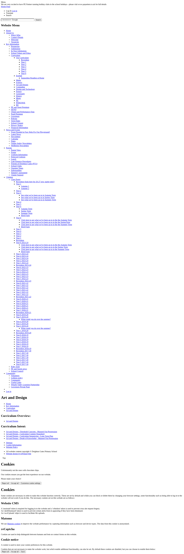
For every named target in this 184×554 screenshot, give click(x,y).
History (19, 96)
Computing (20, 87)
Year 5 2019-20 (22, 317)
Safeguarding (16, 170)
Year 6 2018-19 (22, 335)
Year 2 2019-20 (22, 326)
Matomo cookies (13, 524)
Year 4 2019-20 (22, 321)
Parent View (16, 150)
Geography (20, 94)
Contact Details (17, 37)
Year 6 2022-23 (22, 267)
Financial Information (19, 128)
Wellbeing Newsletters (20, 146)
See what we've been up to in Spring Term (38, 197)
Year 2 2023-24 (22, 261)
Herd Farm (25, 215)
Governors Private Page (20, 387)
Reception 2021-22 (23, 297)
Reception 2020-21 (23, 312)
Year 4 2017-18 (22, 360)
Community (10, 373)
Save (23, 552)
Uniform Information (19, 155)
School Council (17, 371)
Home (8, 31)
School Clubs (16, 166)
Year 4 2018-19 (22, 340)
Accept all (15, 483)
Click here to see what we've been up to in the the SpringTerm (45, 222)
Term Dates (15, 121)
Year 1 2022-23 (22, 279)
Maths (18, 80)
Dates (13, 141)
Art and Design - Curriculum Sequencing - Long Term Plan (29, 436)
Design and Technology (25, 89)
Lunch (13, 159)
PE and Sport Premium (20, 107)
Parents (9, 148)
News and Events (13, 130)
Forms (13, 152)
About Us (10, 33)
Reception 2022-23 (23, 281)
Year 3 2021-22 (22, 290)
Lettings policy (17, 378)
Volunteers (15, 376)
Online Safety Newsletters (21, 143)
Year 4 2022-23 (22, 272)
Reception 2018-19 (23, 349)
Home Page (5, 7)
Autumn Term (26, 209)
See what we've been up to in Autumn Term (38, 195)
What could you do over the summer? (36, 319)
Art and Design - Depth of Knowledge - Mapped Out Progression (32, 438)
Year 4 (23, 69)
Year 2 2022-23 (22, 276)
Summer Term (26, 213)
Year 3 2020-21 (22, 306)
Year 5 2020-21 (22, 301)
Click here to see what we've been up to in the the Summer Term (46, 225)
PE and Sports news (19, 369)
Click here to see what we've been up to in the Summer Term (45, 249)
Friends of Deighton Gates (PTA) (24, 164)
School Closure (17, 123)
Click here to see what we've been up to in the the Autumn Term (46, 220)
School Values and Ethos (21, 53)
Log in (14, 11)
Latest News (16, 134)
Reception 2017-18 (23, 351)
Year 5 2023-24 (22, 254)
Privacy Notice (17, 125)
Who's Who (15, 35)
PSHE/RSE (20, 103)
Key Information (12, 44)
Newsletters (15, 137)
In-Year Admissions (19, 51)
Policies (14, 119)
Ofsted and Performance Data (22, 112)
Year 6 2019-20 (22, 315)
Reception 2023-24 (23, 265)
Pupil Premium (17, 114)
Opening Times (17, 168)
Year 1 (23, 62)
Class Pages (15, 179)
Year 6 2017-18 (22, 364)
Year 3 (23, 67)
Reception (25, 60)
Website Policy (12, 447)
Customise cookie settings (30, 483)
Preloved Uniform (18, 157)
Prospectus (15, 46)
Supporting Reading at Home (32, 78)
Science (19, 82)
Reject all (5, 483)
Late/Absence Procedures (21, 161)
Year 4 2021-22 (22, 288)
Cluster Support (17, 175)
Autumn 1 (25, 186)
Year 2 (23, 64)
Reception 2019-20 (23, 333)
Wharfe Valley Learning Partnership (25, 385)
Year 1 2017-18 (22, 353)
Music (18, 98)
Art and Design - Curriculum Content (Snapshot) (25, 434)
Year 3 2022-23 (22, 274)
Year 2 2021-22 (22, 292)
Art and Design (22, 85)
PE (17, 100)
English (19, 76)
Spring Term (26, 211)
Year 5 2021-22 (22, 285)
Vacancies (15, 42)
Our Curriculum (22, 58)
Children (9, 177)
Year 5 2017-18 (22, 362)
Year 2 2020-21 (22, 308)
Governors (15, 116)
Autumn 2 (25, 188)
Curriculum (15, 55)
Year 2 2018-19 (22, 344)
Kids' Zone (15, 367)
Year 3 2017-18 (22, 358)
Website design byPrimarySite (18, 454)
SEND (13, 109)
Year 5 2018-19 (22, 337)
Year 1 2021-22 (22, 294)
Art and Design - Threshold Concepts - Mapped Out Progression (31, 432)
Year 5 (23, 71)
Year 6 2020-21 (22, 299)
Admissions (15, 49)
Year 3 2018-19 (22, 342)
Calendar (14, 139)
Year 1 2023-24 (22, 263)
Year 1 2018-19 (22, 346)
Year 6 (23, 73)
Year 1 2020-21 (22, 310)
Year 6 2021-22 (22, 283)
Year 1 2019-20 (22, 330)
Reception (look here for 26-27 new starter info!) (35, 182)
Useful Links (16, 382)
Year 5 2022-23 (22, 270)
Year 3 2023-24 (22, 258)
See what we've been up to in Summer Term (38, 200)
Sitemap (9, 443)
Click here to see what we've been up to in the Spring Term (44, 247)
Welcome (14, 40)
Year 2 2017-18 (22, 355)
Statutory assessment (19, 173)
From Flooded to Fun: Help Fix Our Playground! (30, 132)
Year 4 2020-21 (22, 303)
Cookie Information (14, 445)
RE (17, 105)
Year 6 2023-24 (22, 243)
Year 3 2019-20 (22, 324)
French (19, 91)
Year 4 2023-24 (22, 256)
